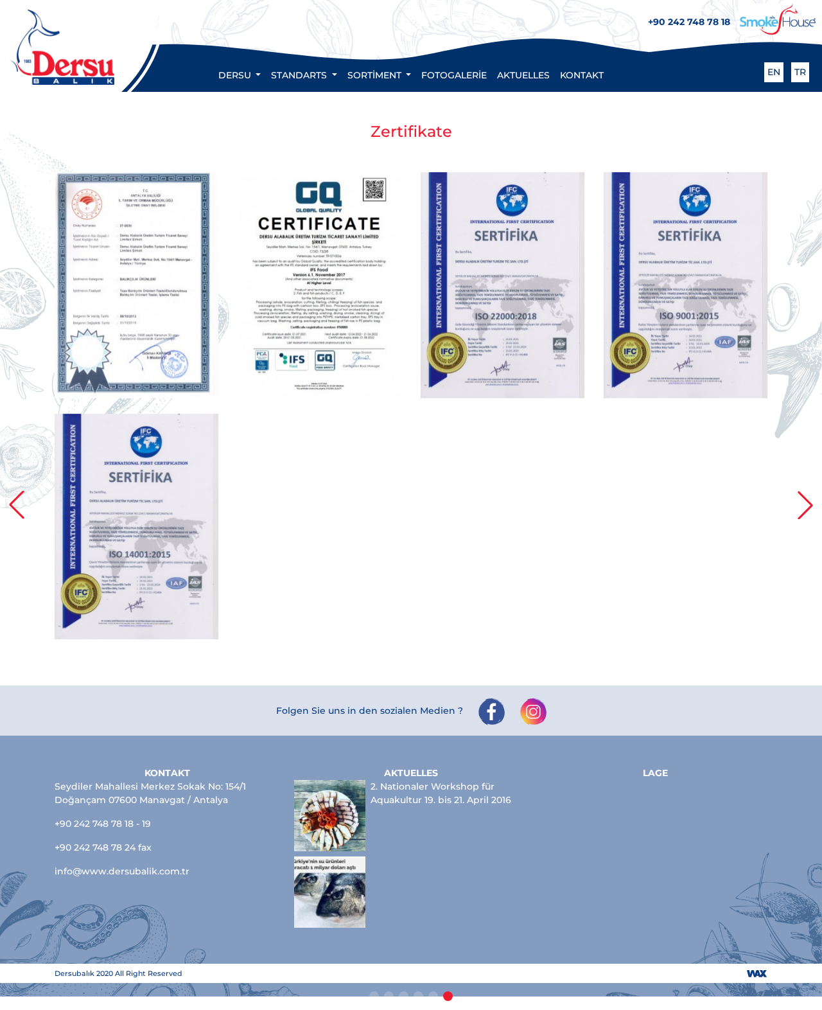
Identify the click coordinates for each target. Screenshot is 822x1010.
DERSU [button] (236, 75)
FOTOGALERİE (454, 75)
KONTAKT (582, 75)
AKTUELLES (523, 75)
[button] (17, 505)
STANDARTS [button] (300, 75)
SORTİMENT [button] (375, 75)
